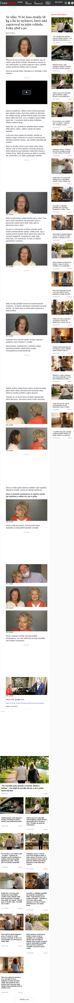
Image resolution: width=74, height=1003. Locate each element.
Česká (8, 3)
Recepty (59, 2)
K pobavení (38, 3)
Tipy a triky (48, 3)
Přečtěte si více (24, 999)
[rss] (69, 3)
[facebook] (66, 3)
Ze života (29, 3)
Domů (20, 2)
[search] (72, 3)
